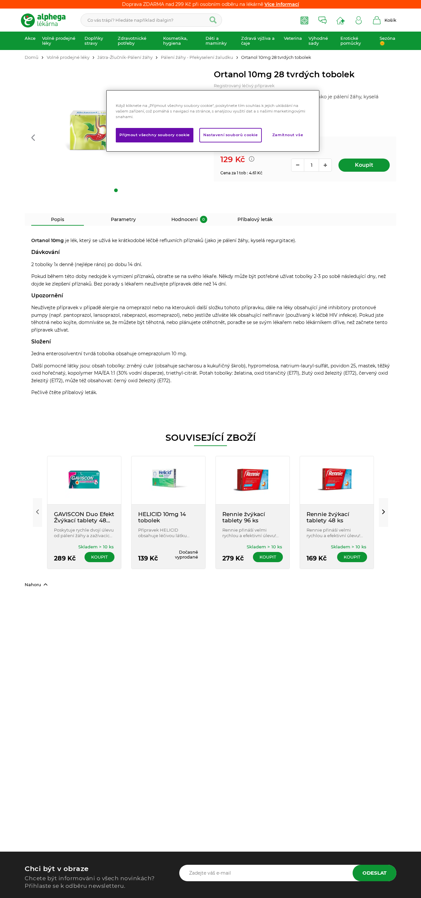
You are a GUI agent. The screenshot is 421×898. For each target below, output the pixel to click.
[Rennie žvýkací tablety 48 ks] (337, 480)
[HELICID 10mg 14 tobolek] (168, 480)
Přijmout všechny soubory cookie (154, 135)
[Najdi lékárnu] (341, 20)
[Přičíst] (325, 165)
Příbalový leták (255, 219)
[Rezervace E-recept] (304, 20)
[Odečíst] (297, 165)
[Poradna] (322, 20)
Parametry (123, 219)
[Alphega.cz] (46, 20)
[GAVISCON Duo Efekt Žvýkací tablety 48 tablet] (84, 480)
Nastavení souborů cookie (230, 135)
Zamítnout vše (287, 135)
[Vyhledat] (213, 20)
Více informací (281, 4)
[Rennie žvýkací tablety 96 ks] (252, 480)
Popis (57, 219)
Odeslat (374, 873)
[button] (33, 138)
